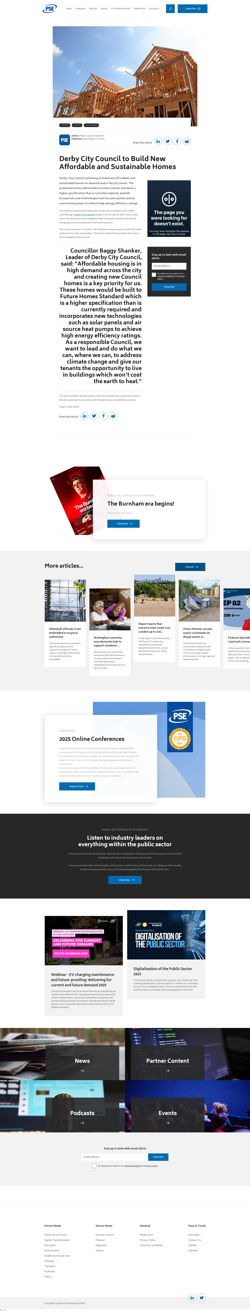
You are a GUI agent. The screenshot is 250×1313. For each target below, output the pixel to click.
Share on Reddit (187, 141)
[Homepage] (50, 8)
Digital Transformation (57, 1240)
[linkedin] (192, 1298)
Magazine (80, 9)
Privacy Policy (148, 1240)
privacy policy (151, 1166)
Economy (49, 1272)
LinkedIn (193, 1251)
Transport (49, 1266)
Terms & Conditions (151, 1246)
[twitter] (202, 1298)
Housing (49, 1261)
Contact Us (194, 1240)
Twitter (192, 1246)
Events (104, 9)
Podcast (93, 9)
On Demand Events (120, 9)
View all (189, 567)
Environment (51, 1251)
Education (50, 1246)
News (69, 9)
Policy (47, 1277)
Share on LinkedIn (158, 141)
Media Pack (140, 9)
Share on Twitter (168, 141)
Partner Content (105, 1235)
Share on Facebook (177, 141)
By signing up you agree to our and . (171, 276)
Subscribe (191, 9)
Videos (99, 1251)
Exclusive (154, 9)
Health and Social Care (57, 1256)
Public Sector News (55, 1235)
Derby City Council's (85, 215)
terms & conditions (166, 276)
